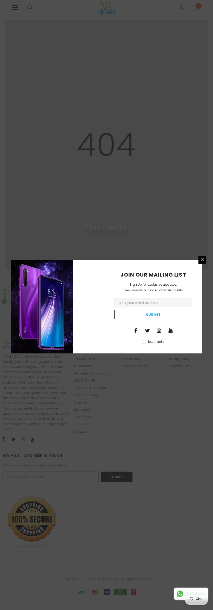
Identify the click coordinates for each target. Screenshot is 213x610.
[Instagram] (159, 330)
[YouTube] (171, 330)
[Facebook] (135, 330)
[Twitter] (147, 330)
